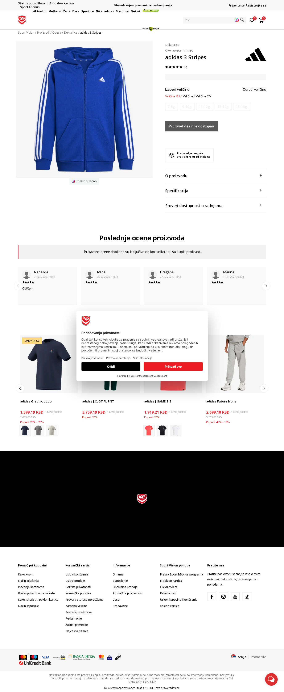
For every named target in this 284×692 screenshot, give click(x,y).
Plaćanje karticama (31, 587)
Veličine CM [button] (203, 96)
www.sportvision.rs (123, 688)
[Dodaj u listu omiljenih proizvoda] (72, 387)
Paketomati (168, 593)
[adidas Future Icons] (235, 364)
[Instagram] (223, 596)
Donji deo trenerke (95, 396)
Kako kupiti (25, 574)
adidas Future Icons (221, 401)
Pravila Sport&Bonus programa (181, 574)
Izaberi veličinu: (177, 89)
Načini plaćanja (28, 581)
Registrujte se (256, 5)
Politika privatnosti (78, 587)
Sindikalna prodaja (125, 587)
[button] (47, 11)
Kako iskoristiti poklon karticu (38, 600)
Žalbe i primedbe (76, 625)
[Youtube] (235, 596)
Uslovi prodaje (75, 581)
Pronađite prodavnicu (127, 593)
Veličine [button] (188, 96)
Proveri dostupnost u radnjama (194, 205)
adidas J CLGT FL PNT (98, 401)
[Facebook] (211, 596)
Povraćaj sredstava (78, 612)
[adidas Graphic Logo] (49, 364)
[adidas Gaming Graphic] (175, 430)
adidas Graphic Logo (36, 401)
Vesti (116, 600)
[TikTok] (247, 596)
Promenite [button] (258, 657)
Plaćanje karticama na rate (36, 593)
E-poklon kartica (171, 581)
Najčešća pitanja (76, 631)
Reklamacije (73, 618)
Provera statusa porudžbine (84, 600)
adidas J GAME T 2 (157, 401)
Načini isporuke (28, 606)
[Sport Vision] (22, 19)
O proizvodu (176, 175)
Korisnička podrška (78, 593)
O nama (118, 574)
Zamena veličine (76, 606)
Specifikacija (176, 190)
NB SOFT (150, 688)
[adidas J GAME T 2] (162, 430)
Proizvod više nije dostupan (191, 126)
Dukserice (172, 44)
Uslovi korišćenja (76, 574)
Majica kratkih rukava (34, 396)
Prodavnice (120, 606)
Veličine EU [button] (172, 96)
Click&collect (168, 587)
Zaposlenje (120, 581)
